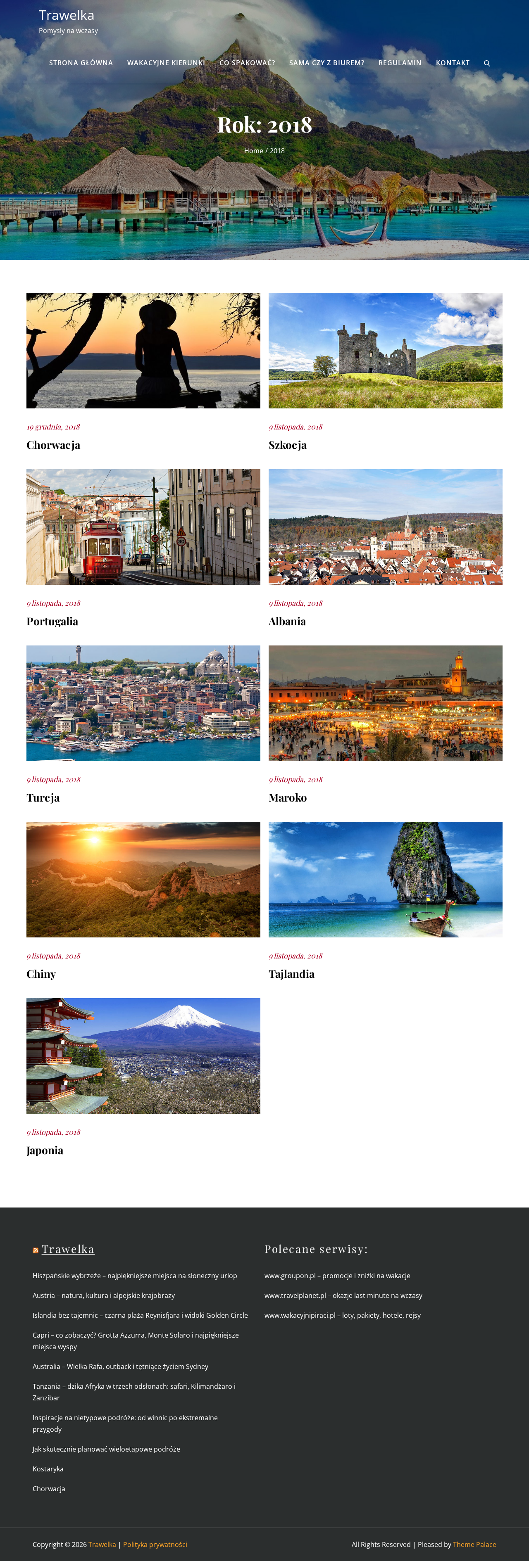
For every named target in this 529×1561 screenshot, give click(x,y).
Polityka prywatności (155, 1544)
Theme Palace (474, 1544)
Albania (287, 621)
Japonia (44, 1150)
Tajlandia (292, 973)
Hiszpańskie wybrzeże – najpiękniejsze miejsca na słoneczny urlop (135, 1275)
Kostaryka (48, 1468)
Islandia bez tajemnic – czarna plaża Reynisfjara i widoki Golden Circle (140, 1315)
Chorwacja (53, 444)
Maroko (288, 797)
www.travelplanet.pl (295, 1295)
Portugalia (52, 621)
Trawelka (67, 15)
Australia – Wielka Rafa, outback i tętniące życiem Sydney (120, 1366)
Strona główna (81, 62)
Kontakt (453, 62)
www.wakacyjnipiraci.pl (300, 1315)
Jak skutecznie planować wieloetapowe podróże (107, 1449)
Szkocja (288, 444)
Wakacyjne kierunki (166, 62)
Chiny (41, 973)
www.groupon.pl (290, 1275)
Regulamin (400, 62)
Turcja (43, 797)
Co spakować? (247, 62)
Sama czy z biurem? (327, 62)
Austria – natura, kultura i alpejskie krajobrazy (104, 1295)
